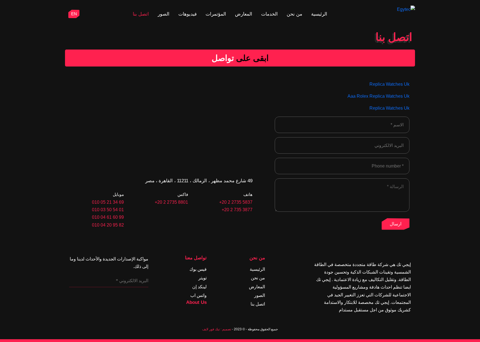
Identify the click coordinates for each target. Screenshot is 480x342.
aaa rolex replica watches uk (378, 96)
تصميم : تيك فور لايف (216, 329)
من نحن (294, 14)
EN (74, 13)
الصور (163, 14)
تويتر (202, 277)
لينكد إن (199, 286)
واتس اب (198, 295)
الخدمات (269, 14)
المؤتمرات (216, 14)
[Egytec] (393, 9)
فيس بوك (198, 269)
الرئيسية (319, 14)
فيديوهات (187, 14)
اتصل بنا (141, 14)
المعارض (243, 14)
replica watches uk (389, 84)
